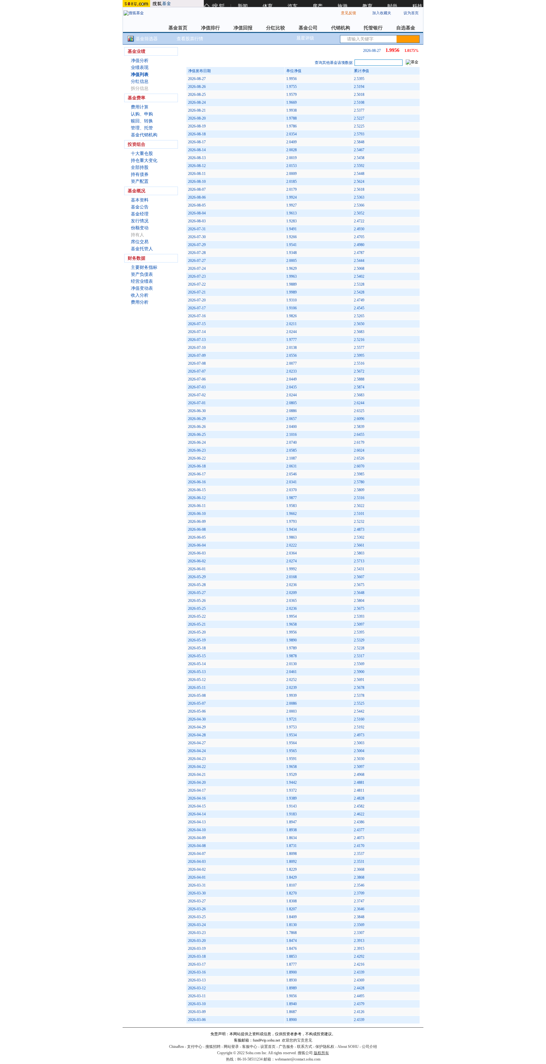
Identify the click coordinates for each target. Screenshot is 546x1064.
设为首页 (411, 13)
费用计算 (140, 107)
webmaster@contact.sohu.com (297, 1059)
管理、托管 (142, 128)
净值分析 (140, 60)
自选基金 (405, 27)
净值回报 (243, 27)
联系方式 (304, 1046)
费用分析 (140, 302)
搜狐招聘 (213, 1046)
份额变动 (140, 228)
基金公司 (308, 27)
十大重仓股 (142, 153)
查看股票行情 (190, 38)
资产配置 (140, 181)
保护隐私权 (324, 1046)
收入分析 (140, 295)
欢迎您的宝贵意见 (297, 1040)
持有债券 (140, 174)
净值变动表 (142, 288)
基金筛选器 (147, 38)
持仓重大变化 (144, 160)
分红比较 (275, 27)
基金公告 (140, 207)
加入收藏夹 (381, 13)
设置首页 (268, 1046)
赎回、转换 (142, 121)
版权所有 (321, 1053)
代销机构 (340, 27)
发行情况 (140, 221)
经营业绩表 (142, 281)
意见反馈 (348, 13)
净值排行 (210, 27)
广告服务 (286, 1046)
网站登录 (231, 1046)
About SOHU (348, 1046)
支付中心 (194, 1046)
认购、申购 (142, 114)
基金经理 (140, 214)
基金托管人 (142, 248)
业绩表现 (140, 67)
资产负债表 (142, 274)
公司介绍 (369, 1046)
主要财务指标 (144, 267)
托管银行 (373, 27)
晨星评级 (305, 38)
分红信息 (140, 81)
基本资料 (140, 200)
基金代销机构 (144, 135)
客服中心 (249, 1046)
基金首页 (177, 27)
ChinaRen (176, 1046)
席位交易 (140, 241)
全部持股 (140, 167)
